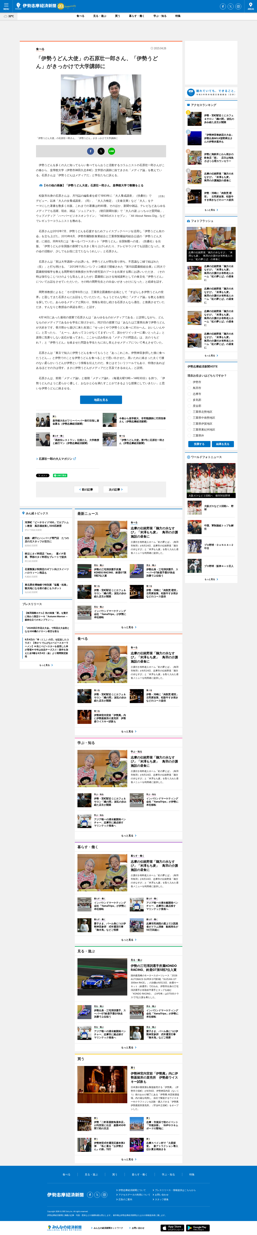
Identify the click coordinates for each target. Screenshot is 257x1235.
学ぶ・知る (160, 15)
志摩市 (197, 393)
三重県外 (198, 435)
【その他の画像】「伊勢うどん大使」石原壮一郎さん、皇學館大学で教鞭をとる (93, 185)
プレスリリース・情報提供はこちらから (175, 1190)
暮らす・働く (137, 15)
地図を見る (101, 400)
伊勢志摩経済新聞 (35, 6)
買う (117, 15)
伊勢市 (197, 382)
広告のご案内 (125, 1199)
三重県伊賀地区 (202, 423)
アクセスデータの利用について (134, 1194)
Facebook (223, 6)
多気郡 (197, 399)
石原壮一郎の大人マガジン (55, 458)
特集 (178, 15)
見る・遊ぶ (99, 15)
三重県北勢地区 (202, 411)
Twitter (231, 6)
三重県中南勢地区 (204, 417)
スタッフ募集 (162, 1199)
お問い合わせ (162, 1194)
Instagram (238, 6)
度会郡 (197, 405)
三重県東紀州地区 (204, 429)
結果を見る (222, 443)
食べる (80, 15)
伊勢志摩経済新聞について (132, 1190)
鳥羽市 (197, 387)
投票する (199, 443)
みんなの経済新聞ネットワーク (64, 1228)
